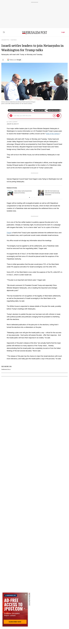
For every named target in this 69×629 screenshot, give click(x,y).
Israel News (14, 39)
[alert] (15, 609)
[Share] (3, 59)
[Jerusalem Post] (34, 33)
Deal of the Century (52, 134)
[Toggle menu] (3, 32)
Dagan (9, 233)
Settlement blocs (6, 369)
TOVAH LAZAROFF (12, 121)
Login (63, 32)
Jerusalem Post (5, 39)
